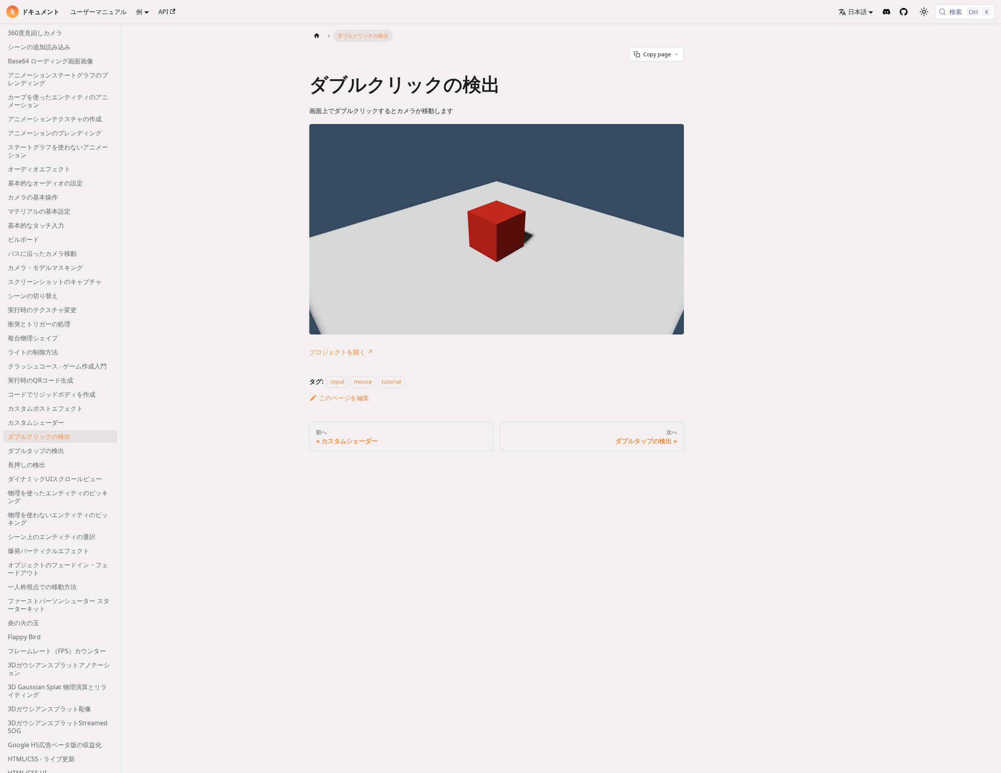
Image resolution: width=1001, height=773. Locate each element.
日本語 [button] (857, 11)
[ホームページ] (316, 36)
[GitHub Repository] (903, 11)
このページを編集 (344, 398)
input (337, 381)
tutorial (391, 381)
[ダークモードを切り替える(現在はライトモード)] (924, 11)
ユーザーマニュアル (98, 11)
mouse (363, 381)
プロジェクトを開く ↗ (341, 352)
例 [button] (139, 11)
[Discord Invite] (886, 11)
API (163, 11)
